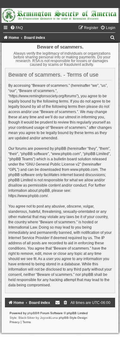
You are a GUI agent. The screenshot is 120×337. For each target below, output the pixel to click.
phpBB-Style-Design (73, 317)
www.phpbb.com (84, 169)
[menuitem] (16, 28)
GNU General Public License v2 (53, 164)
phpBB (32, 313)
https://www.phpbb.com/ (28, 196)
